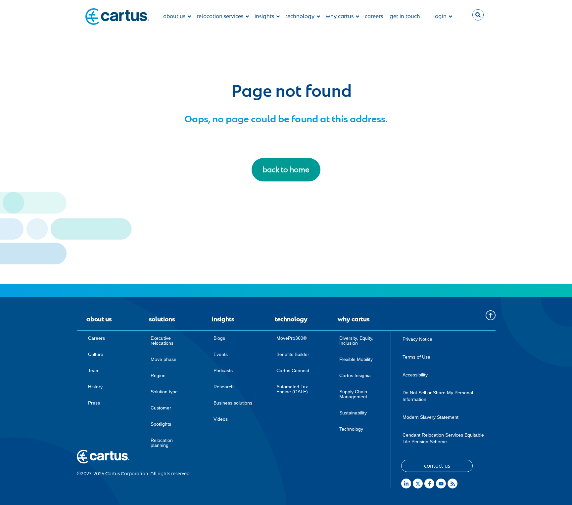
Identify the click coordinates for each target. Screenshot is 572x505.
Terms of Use (416, 357)
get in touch (405, 16)
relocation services (220, 16)
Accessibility (415, 374)
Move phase (163, 359)
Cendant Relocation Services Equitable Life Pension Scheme (443, 438)
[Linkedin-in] (406, 483)
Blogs (219, 338)
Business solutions (233, 403)
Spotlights (161, 424)
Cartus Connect (292, 370)
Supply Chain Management (353, 394)
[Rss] (452, 483)
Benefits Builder (292, 354)
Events (221, 354)
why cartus (340, 16)
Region (158, 375)
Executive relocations (162, 340)
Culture (95, 354)
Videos (221, 419)
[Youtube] (441, 483)
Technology (351, 429)
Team (94, 370)
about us (174, 16)
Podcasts (223, 370)
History (95, 386)
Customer (161, 407)
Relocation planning (162, 443)
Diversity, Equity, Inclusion (356, 340)
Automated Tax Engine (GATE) (292, 389)
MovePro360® (291, 338)
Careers (96, 338)
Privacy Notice (417, 339)
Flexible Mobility (356, 359)
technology (299, 16)
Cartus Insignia (355, 375)
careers (374, 16)
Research (224, 386)
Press (94, 403)
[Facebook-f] (429, 483)
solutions (162, 319)
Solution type (164, 391)
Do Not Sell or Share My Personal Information (438, 396)
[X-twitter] (418, 483)
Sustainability (353, 412)
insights (264, 16)
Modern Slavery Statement (430, 417)
